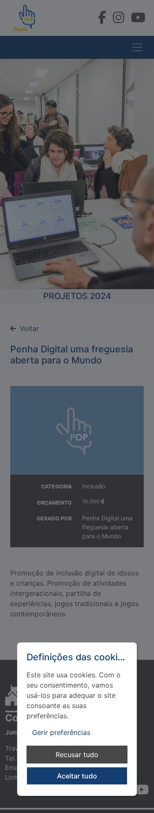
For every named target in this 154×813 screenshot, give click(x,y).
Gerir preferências (61, 732)
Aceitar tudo (77, 776)
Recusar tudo (77, 754)
